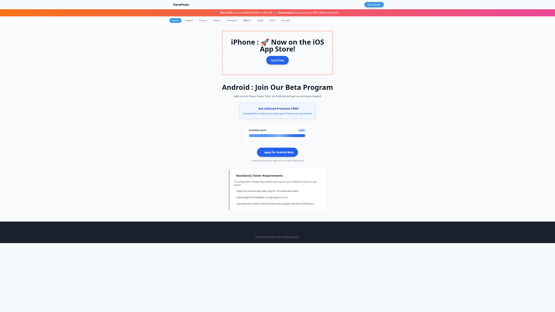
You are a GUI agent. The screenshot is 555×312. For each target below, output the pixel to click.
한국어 (272, 20)
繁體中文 (247, 20)
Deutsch (217, 20)
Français (203, 20)
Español (189, 20)
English (175, 20)
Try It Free (277, 60)
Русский (285, 20)
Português (232, 20)
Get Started (374, 4)
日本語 (260, 20)
